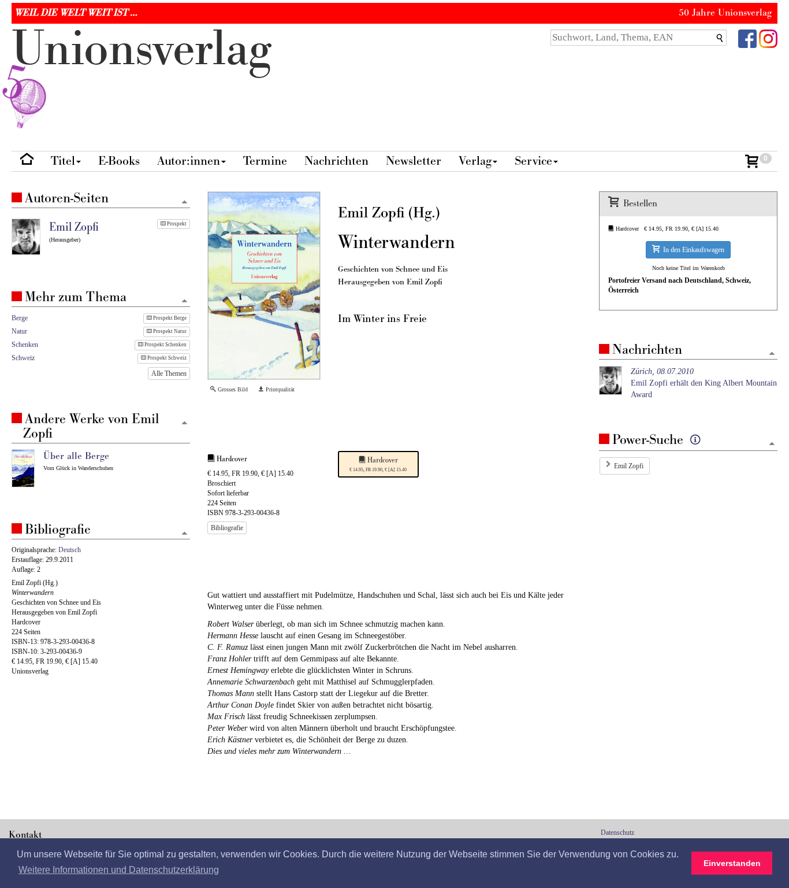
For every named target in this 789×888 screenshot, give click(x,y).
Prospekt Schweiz (166, 358)
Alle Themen (169, 373)
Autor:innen (188, 161)
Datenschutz (617, 832)
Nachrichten (336, 161)
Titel (63, 161)
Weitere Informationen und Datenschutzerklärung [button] (118, 870)
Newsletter (413, 161)
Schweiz (23, 358)
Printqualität (279, 389)
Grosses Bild (232, 389)
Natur (19, 331)
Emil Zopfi (628, 466)
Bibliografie (227, 528)
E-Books (119, 161)
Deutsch (69, 550)
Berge (20, 318)
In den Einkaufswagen (692, 250)
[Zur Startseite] (27, 161)
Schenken (25, 345)
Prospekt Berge (169, 318)
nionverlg (141, 49)
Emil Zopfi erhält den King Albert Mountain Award (704, 383)
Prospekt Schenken (165, 344)
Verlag (475, 161)
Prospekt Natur (169, 331)
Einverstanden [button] (732, 863)
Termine (265, 161)
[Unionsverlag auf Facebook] (747, 38)
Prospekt (176, 224)
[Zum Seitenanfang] (771, 354)
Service (533, 161)
